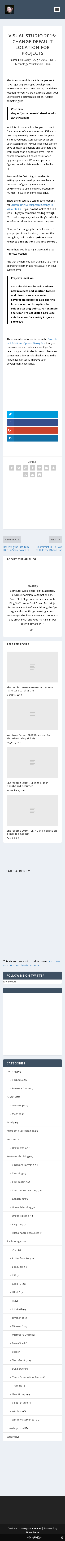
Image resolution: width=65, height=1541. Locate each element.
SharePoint (18, 1360)
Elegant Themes (31, 1528)
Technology (21, 64)
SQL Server (18, 1368)
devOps (11, 1097)
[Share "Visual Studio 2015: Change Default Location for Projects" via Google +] (25, 467)
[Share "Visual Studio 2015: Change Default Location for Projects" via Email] (32, 474)
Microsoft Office (22, 1334)
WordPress (32, 1532)
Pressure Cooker (21, 1088)
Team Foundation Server (27, 1377)
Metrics (16, 1114)
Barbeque (18, 1080)
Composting (19, 1182)
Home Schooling (22, 1207)
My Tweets (9, 981)
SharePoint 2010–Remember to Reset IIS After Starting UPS (31, 689)
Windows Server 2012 (24, 1419)
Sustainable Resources (25, 1232)
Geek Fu (16, 1283)
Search (16, 1351)
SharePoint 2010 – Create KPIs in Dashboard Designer (28, 784)
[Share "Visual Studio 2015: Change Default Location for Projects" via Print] (39, 474)
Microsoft (18, 1326)
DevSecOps (18, 1105)
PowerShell (18, 1343)
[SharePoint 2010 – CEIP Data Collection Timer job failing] (32, 810)
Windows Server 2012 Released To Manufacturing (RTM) (28, 736)
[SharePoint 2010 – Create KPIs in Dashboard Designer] (32, 762)
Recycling (17, 1224)
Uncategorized (16, 1428)
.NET (52, 59)
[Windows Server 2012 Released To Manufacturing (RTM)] (32, 714)
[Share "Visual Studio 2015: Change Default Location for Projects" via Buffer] (53, 467)
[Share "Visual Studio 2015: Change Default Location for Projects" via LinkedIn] (46, 467)
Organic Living (20, 1215)
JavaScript (18, 1317)
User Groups (19, 1394)
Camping (17, 1173)
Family (11, 1122)
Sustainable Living (18, 1156)
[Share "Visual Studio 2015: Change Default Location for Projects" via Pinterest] (39, 467)
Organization (20, 1148)
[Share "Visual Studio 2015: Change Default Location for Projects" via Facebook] (11, 467)
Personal (12, 1139)
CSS (14, 1275)
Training (17, 1385)
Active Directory (21, 1258)
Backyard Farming (23, 1164)
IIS (13, 1300)
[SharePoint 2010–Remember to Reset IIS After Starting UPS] (32, 667)
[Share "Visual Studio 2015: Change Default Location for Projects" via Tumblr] (32, 467)
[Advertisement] (32, 505)
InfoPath (17, 1309)
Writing (11, 1436)
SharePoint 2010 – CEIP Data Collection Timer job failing (32, 832)
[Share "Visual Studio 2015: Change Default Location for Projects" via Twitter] (18, 467)
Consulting (18, 1266)
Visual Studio (36, 64)
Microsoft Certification (21, 1130)
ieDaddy (26, 59)
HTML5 (16, 1292)
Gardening (18, 1198)
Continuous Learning (24, 1190)
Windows (17, 1411)
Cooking (12, 1071)
